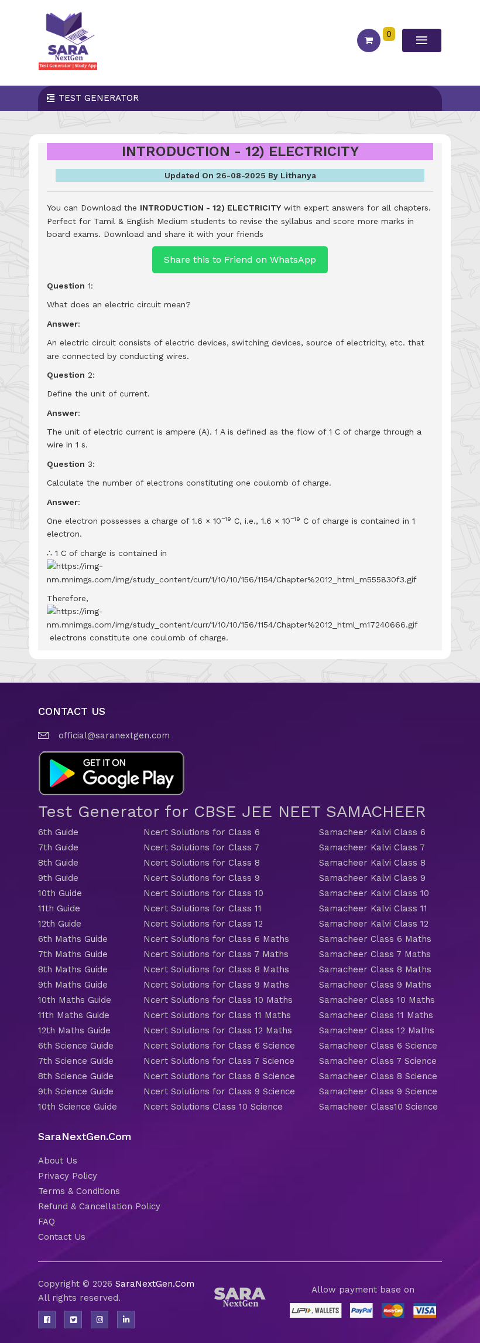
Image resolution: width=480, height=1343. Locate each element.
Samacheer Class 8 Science (378, 1076)
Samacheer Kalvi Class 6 (372, 832)
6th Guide (58, 832)
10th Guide (60, 893)
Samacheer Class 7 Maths (375, 954)
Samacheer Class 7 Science (378, 1061)
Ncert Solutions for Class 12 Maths (217, 1030)
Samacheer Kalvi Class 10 (374, 893)
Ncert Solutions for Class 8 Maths (216, 969)
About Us (57, 1160)
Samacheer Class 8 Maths (375, 969)
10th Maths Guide (74, 1000)
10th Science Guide (77, 1106)
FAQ (46, 1221)
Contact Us (61, 1237)
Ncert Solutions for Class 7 (201, 847)
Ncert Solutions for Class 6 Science (219, 1045)
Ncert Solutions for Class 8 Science (219, 1076)
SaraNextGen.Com (154, 1283)
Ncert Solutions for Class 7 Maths (216, 954)
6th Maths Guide (73, 939)
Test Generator (99, 98)
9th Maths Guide (73, 984)
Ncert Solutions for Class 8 (201, 862)
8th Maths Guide (73, 969)
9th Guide (58, 878)
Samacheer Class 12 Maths (376, 1030)
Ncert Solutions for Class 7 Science (218, 1061)
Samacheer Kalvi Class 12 (373, 923)
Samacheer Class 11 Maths (376, 1015)
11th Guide (59, 908)
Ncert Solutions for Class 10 (203, 893)
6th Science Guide (76, 1045)
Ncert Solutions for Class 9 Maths (216, 984)
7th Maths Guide (73, 954)
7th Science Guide (76, 1061)
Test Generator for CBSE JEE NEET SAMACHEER (232, 811)
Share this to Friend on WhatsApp (240, 259)
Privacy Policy (67, 1176)
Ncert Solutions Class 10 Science (213, 1106)
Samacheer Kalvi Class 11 (373, 908)
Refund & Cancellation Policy (99, 1206)
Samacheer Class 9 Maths (375, 984)
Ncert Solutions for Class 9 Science (219, 1091)
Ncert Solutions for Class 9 (201, 878)
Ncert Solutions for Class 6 (201, 832)
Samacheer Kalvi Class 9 (372, 878)
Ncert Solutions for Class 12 (203, 923)
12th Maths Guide (74, 1030)
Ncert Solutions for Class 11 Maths (217, 1015)
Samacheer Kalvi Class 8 (372, 862)
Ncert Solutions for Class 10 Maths (218, 1000)
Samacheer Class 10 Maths (377, 1000)
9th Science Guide (76, 1091)
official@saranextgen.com (114, 735)
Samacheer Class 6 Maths (375, 939)
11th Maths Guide (73, 1015)
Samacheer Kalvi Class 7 (372, 847)
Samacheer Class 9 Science (378, 1091)
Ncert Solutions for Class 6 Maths (216, 939)
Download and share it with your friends (183, 234)
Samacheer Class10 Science (378, 1106)
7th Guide (58, 847)
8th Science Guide (76, 1076)
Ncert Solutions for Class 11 (202, 908)
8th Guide (58, 862)
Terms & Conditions (79, 1191)
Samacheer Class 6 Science (378, 1045)
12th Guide (59, 923)
